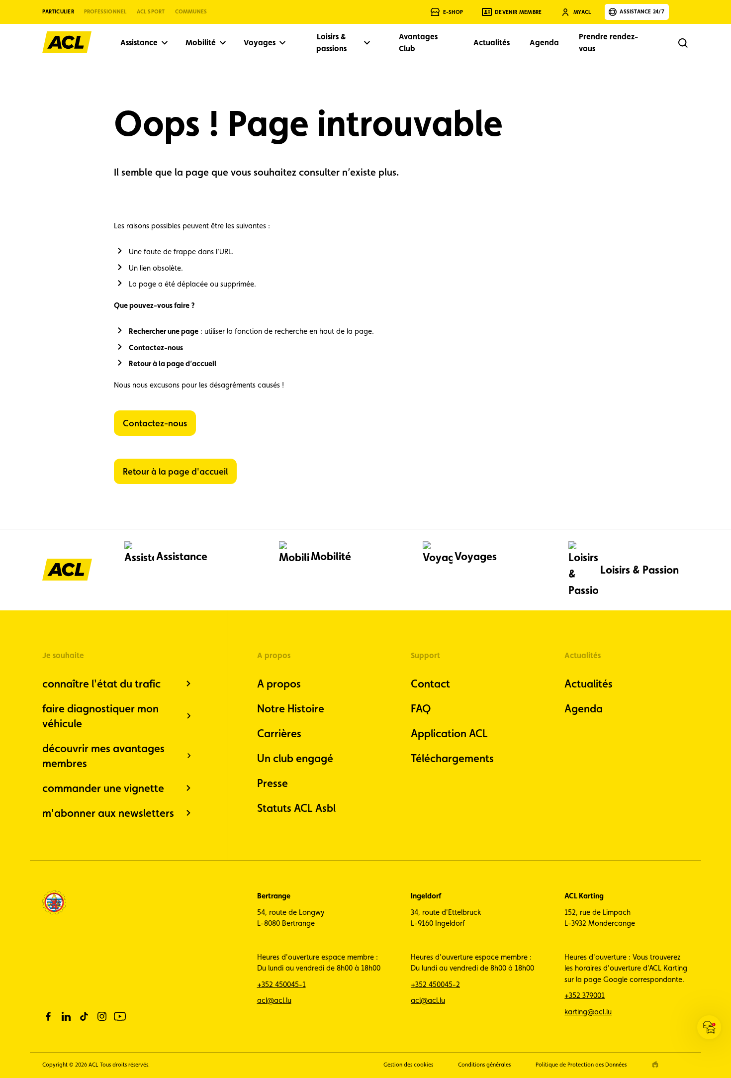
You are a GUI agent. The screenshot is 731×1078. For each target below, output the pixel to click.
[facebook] (48, 1016)
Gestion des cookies (408, 1064)
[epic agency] (655, 1064)
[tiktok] (84, 1016)
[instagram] (102, 1016)
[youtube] (120, 1016)
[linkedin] (66, 1016)
